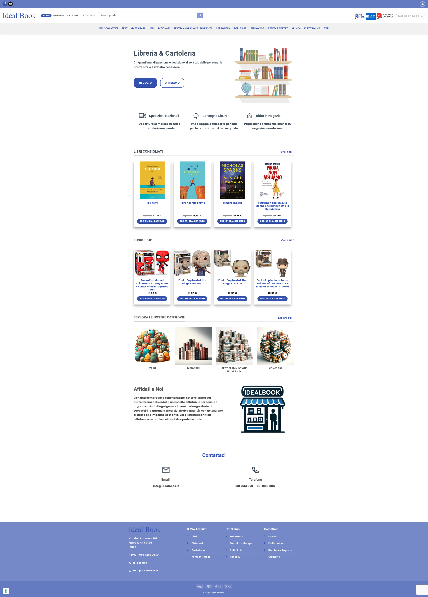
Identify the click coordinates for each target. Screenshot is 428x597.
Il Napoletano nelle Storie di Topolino (192, 204)
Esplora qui (285, 317)
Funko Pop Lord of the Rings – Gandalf (192, 282)
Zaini (327, 28)
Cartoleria (223, 28)
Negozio (58, 15)
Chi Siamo (73, 15)
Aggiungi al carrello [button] (152, 221)
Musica (296, 28)
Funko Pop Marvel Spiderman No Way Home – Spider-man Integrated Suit (152, 285)
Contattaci (214, 455)
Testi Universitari (133, 28)
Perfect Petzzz (278, 28)
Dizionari (164, 28)
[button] (422, 4)
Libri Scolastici (108, 28)
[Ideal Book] (19, 15)
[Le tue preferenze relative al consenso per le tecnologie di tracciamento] (6, 591)
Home (46, 15)
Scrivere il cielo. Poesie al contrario (273, 204)
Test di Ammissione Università (193, 28)
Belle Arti (240, 28)
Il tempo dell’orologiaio (152, 203)
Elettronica (312, 28)
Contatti (89, 15)
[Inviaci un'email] (10, 4)
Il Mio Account (196, 529)
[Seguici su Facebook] (5, 4)
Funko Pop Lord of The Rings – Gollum (232, 282)
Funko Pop (257, 28)
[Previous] (133, 195)
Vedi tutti (286, 152)
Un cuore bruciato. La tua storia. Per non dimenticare (232, 206)
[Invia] (200, 15)
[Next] (290, 195)
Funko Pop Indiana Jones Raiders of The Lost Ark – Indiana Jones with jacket (272, 283)
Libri (151, 28)
